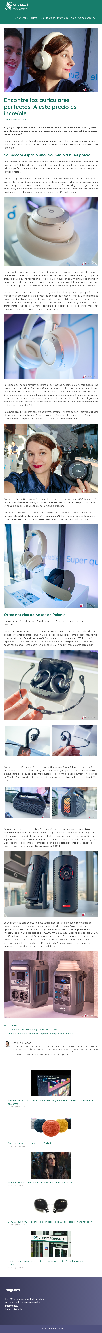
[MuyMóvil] (17, 6)
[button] (94, 18)
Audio (73, 18)
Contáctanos (84, 18)
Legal (60, 1328)
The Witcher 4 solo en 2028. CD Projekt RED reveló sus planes (40, 1182)
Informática (63, 18)
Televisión (50, 18)
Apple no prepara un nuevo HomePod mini (30, 1143)
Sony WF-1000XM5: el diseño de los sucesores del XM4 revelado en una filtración (50, 1221)
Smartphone (21, 18)
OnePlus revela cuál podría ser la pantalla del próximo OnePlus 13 (42, 1033)
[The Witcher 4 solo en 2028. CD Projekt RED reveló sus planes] (51, 1176)
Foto (41, 18)
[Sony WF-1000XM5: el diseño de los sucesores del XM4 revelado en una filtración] (51, 1216)
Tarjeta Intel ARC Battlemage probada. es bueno (33, 1029)
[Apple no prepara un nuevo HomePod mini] (51, 1137)
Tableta (33, 18)
